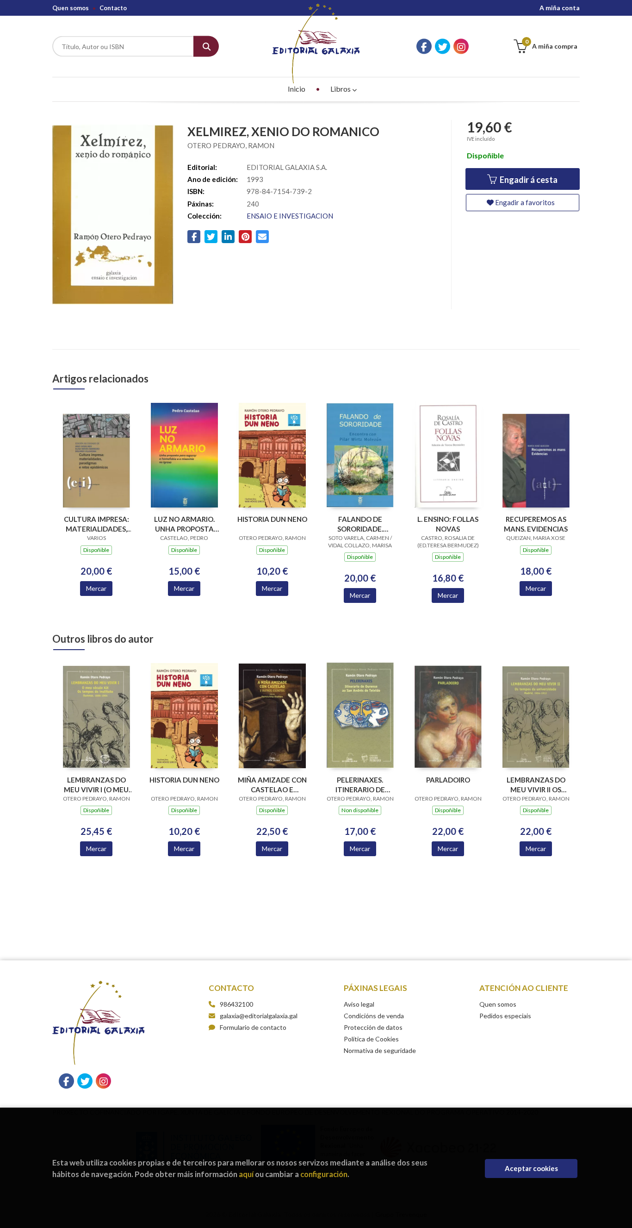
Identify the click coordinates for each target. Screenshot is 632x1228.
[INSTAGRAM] (461, 46)
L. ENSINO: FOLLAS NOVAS (447, 524)
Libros (341, 88)
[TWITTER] (442, 46)
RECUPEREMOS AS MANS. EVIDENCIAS (536, 524)
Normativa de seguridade (380, 1050)
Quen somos (70, 8)
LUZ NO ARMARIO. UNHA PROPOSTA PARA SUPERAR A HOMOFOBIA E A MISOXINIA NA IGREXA (184, 524)
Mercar (96, 588)
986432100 (236, 1004)
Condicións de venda (374, 1016)
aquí (246, 1174)
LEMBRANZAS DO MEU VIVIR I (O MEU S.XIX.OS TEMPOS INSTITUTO (96, 785)
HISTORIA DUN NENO (272, 519)
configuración (323, 1174)
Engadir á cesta (528, 180)
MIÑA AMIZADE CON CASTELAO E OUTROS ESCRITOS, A (272, 785)
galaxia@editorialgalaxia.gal (258, 1016)
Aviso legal (359, 1004)
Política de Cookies (371, 1039)
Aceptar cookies (531, 1168)
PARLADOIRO (448, 780)
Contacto (113, 8)
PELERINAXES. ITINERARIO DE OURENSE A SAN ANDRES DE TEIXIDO (360, 785)
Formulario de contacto (253, 1027)
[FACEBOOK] (424, 46)
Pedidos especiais (505, 1016)
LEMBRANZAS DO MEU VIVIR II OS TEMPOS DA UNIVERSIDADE (536, 785)
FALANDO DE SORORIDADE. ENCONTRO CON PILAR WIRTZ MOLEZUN (360, 524)
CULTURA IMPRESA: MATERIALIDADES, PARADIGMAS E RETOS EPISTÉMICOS (96, 524)
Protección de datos (373, 1027)
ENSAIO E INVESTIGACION (290, 216)
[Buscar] (206, 46)
